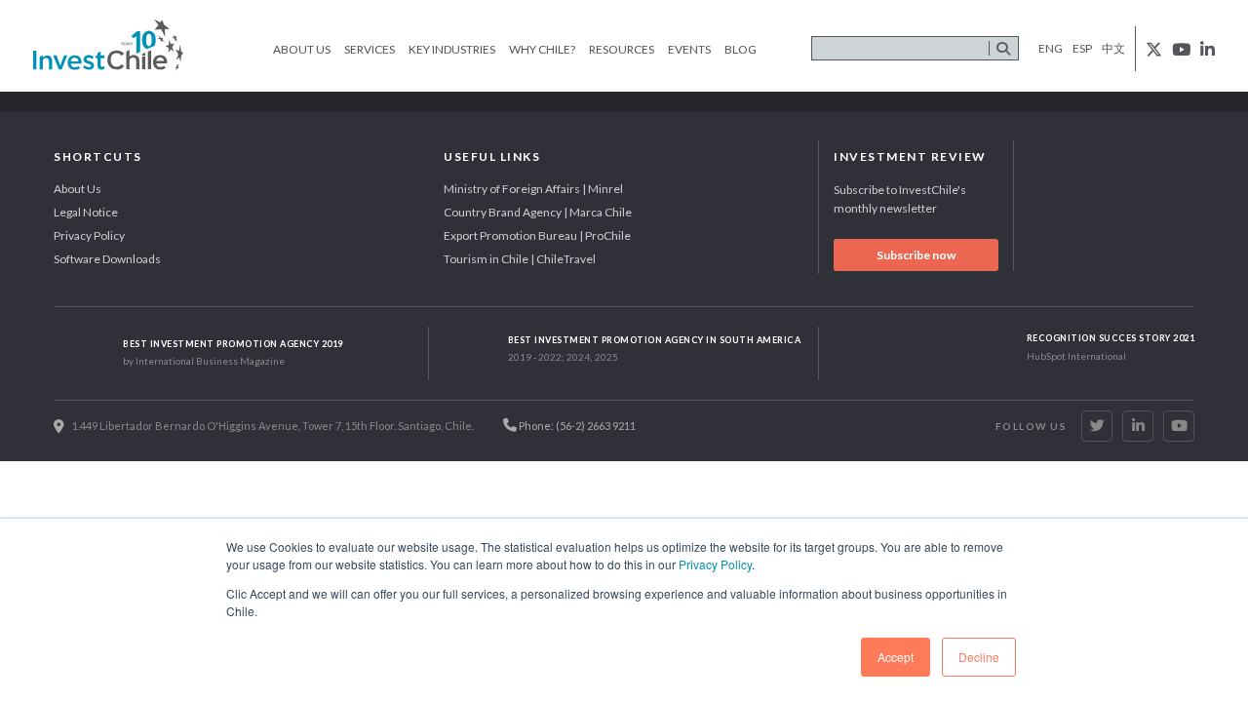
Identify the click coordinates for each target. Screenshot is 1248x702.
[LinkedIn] (1137, 426)
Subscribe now (916, 255)
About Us (302, 49)
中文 (1113, 48)
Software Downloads (107, 259)
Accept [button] (896, 656)
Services (369, 49)
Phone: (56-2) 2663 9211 (576, 425)
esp (1082, 48)
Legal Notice (86, 212)
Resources (621, 49)
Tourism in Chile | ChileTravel (520, 259)
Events (689, 49)
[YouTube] (1178, 426)
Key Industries (452, 49)
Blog (740, 49)
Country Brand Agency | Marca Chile (538, 212)
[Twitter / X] (1096, 426)
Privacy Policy (715, 564)
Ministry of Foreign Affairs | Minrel (533, 188)
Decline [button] (978, 656)
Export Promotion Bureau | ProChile (537, 235)
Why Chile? (542, 49)
